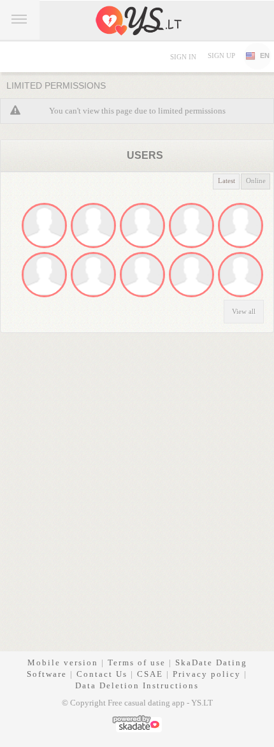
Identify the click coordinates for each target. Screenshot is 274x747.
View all (244, 311)
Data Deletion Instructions (137, 685)
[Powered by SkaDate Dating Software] (137, 722)
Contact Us (101, 674)
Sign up (221, 55)
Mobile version (62, 662)
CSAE (150, 674)
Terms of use (137, 662)
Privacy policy (207, 674)
